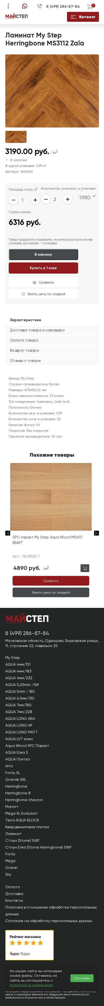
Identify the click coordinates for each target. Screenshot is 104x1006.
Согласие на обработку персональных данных (48, 920)
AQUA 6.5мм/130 (19, 698)
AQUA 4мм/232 (18, 678)
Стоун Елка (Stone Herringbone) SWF (38, 847)
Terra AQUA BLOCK (22, 820)
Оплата (12, 887)
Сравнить (46, 282)
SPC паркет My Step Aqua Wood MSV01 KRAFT (47, 540)
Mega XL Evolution (21, 813)
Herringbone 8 (17, 793)
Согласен (82, 978)
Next (96, 533)
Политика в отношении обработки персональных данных (51, 910)
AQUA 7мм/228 (18, 711)
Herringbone (16, 786)
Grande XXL (15, 779)
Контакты (14, 900)
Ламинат (13, 833)
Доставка (14, 893)
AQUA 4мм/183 (18, 671)
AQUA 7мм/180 (18, 705)
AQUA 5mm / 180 (20, 691)
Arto (9, 766)
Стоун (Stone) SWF (22, 840)
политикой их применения (31, 985)
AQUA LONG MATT (21, 732)
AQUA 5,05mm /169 (22, 684)
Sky (8, 874)
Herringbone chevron (24, 799)
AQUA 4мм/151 (17, 664)
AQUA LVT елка (19, 739)
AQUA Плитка (17, 759)
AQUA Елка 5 (16, 752)
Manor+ (12, 806)
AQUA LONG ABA (20, 718)
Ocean (11, 867)
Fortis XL (12, 772)
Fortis (10, 854)
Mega (10, 860)
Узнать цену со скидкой (46, 294)
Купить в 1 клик (43, 268)
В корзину (43, 254)
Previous (7, 533)
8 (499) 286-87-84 (63, 6)
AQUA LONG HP (18, 725)
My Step (12, 657)
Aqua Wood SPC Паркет (27, 745)
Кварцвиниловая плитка (27, 827)
